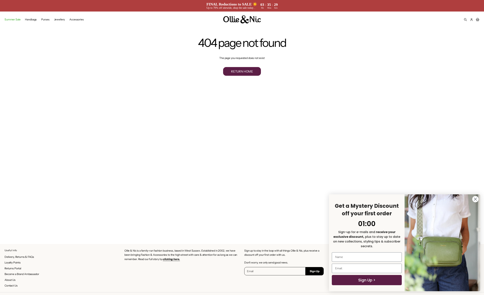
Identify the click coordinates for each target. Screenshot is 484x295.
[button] (465, 20)
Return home (242, 71)
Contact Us (11, 285)
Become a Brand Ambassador (22, 274)
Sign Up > (366, 280)
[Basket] (477, 20)
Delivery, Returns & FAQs (19, 257)
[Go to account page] (471, 20)
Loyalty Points (13, 262)
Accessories (76, 19)
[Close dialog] (475, 199)
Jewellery (59, 19)
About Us (10, 280)
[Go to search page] (465, 20)
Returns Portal (13, 268)
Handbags (31, 19)
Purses (45, 19)
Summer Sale (12, 19)
